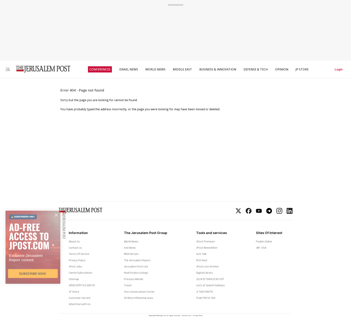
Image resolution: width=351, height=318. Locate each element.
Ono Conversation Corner (139, 291)
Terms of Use (186, 316)
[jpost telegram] (269, 213)
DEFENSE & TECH (256, 69)
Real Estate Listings (136, 272)
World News (131, 241)
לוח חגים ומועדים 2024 (210, 279)
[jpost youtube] (259, 213)
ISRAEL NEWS (128, 69)
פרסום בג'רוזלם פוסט (82, 285)
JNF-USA (261, 247)
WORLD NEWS (155, 69)
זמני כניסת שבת (205, 297)
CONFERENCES (99, 69)
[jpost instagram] (279, 213)
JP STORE (302, 69)
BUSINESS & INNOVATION (217, 69)
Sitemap (74, 279)
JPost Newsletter (207, 247)
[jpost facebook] (249, 213)
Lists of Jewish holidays (210, 285)
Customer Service (79, 297)
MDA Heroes (131, 253)
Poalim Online (264, 241)
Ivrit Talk (201, 253)
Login (339, 69)
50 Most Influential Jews (138, 297)
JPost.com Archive (207, 266)
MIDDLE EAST (182, 69)
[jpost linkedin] (289, 213)
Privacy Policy (197, 316)
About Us (74, 241)
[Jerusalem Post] (41, 69)
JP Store (74, 291)
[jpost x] (238, 213)
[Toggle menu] (7, 69)
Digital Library (204, 272)
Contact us (75, 247)
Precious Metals (133, 279)
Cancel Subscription (80, 272)
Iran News (130, 247)
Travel (127, 285)
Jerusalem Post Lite (136, 266)
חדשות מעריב (204, 291)
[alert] (32, 275)
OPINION (281, 69)
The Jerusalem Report (137, 260)
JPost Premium (205, 241)
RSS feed (201, 260)
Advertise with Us (79, 304)
